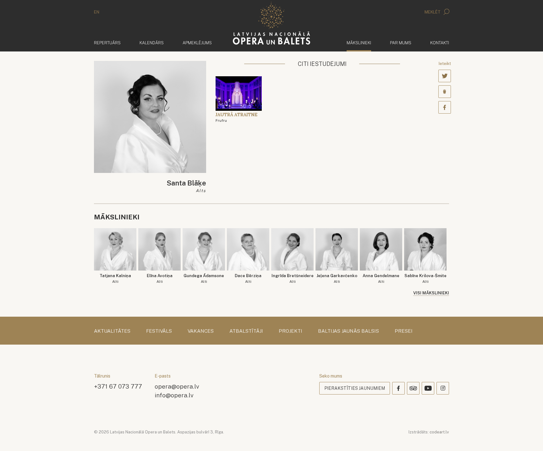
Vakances (201, 331)
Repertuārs (107, 42)
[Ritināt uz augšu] (529, 437)
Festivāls (159, 331)
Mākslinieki (359, 42)
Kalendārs (152, 42)
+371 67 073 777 (118, 386)
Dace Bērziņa (248, 278)
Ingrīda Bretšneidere (293, 278)
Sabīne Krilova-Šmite (425, 278)
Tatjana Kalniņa (115, 278)
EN (96, 12)
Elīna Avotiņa (160, 278)
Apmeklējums (197, 42)
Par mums (400, 42)
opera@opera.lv (177, 386)
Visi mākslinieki (431, 293)
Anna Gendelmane (381, 278)
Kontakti (439, 42)
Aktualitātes (112, 331)
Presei (404, 331)
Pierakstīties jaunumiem (354, 388)
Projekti (290, 331)
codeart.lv (439, 432)
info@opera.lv (174, 395)
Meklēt (433, 12)
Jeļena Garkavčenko (336, 278)
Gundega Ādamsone (204, 278)
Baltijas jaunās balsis (348, 331)
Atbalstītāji (246, 331)
